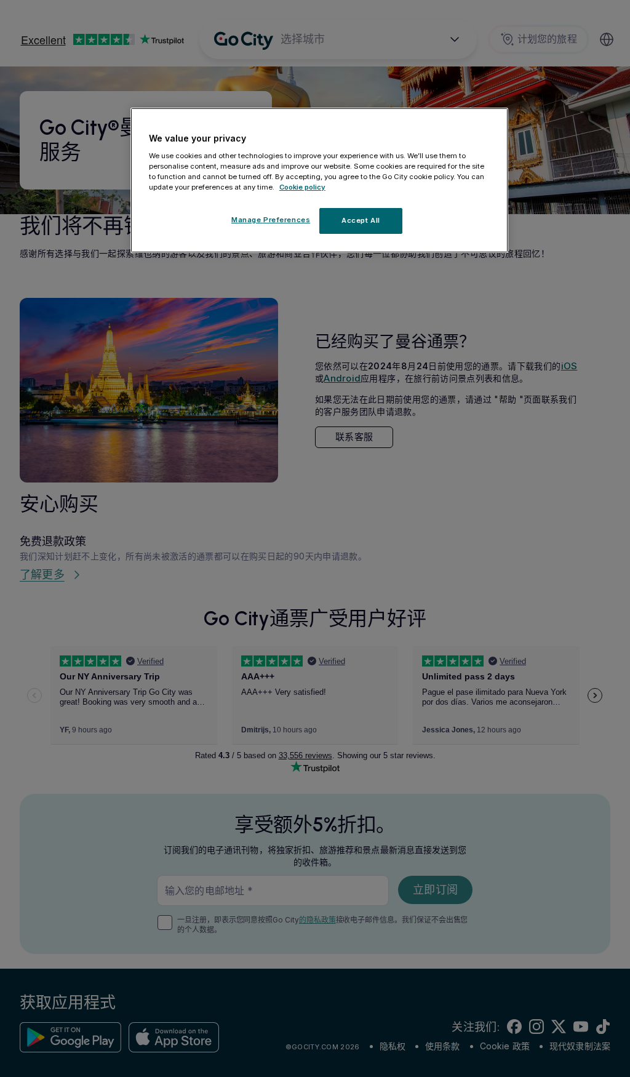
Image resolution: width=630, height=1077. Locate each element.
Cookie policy (302, 187)
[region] (319, 180)
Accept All (360, 220)
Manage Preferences (270, 219)
